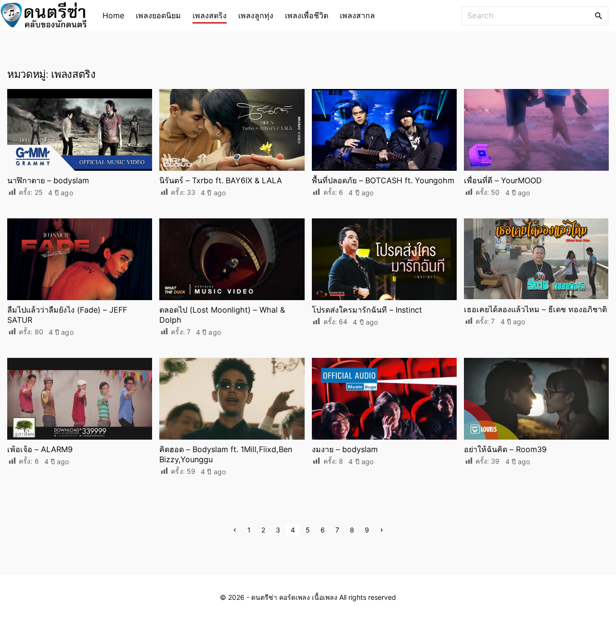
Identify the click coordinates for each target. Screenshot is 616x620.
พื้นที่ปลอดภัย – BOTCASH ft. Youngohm (383, 180)
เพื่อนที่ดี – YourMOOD (503, 180)
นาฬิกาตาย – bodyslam (48, 180)
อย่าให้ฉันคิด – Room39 (505, 449)
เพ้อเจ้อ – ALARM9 (40, 449)
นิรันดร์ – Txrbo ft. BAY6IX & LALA (220, 180)
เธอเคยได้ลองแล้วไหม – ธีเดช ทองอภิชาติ (535, 309)
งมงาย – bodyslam (345, 449)
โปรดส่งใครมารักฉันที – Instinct (367, 310)
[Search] (598, 15)
